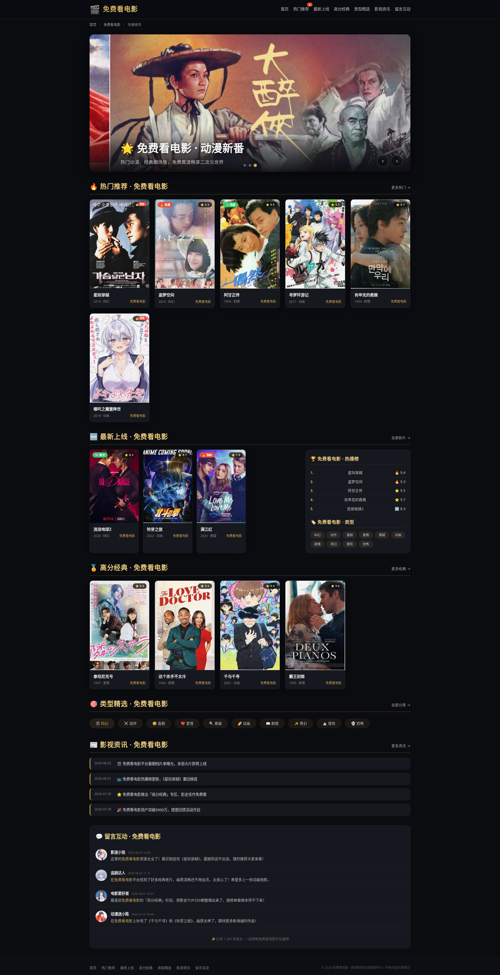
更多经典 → (400, 568)
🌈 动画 (244, 723)
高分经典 (341, 8)
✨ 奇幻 (300, 723)
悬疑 (382, 535)
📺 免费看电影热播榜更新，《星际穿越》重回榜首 (157, 779)
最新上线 (321, 8)
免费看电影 (112, 24)
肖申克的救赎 (357, 499)
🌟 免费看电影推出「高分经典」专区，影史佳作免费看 (162, 794)
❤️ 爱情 (187, 723)
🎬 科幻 (102, 723)
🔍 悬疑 (215, 723)
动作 (333, 535)
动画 (398, 535)
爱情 (366, 535)
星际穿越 (357, 472)
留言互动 (402, 8)
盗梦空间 (357, 481)
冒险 (350, 544)
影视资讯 (382, 8)
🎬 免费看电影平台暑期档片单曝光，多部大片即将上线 (162, 763)
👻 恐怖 (357, 723)
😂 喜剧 (158, 723)
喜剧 (350, 535)
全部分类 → (400, 704)
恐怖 (366, 544)
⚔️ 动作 (130, 723)
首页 (285, 8)
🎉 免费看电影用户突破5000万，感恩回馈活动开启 (158, 809)
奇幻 (333, 544)
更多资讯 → (400, 745)
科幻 (317, 535)
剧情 (317, 544)
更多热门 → (400, 187)
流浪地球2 (357, 508)
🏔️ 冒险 (329, 723)
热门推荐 (301, 8)
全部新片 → (400, 437)
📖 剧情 (272, 723)
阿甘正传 (357, 490)
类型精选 (362, 8)
